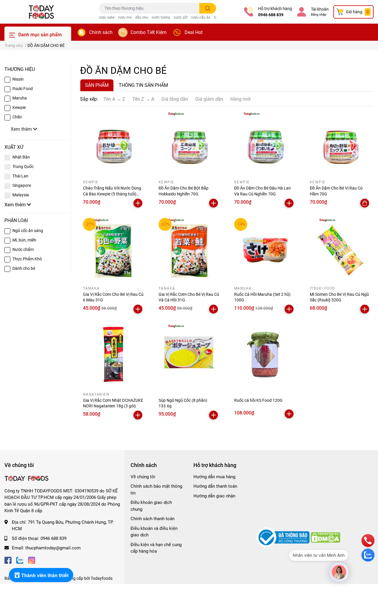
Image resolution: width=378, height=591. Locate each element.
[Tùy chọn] (364, 203)
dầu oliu (141, 17)
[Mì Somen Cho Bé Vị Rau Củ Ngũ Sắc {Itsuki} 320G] (340, 248)
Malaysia (20, 194)
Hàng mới (240, 99)
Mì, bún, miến (24, 240)
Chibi (17, 117)
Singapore (21, 185)
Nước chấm (23, 249)
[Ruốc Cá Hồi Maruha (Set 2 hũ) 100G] (264, 248)
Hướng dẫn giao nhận (214, 496)
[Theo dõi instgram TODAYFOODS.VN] (31, 560)
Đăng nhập (318, 15)
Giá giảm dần (209, 99)
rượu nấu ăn (201, 17)
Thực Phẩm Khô (27, 259)
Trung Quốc (23, 166)
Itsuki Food (22, 88)
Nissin (18, 79)
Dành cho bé (23, 268)
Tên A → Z (114, 99)
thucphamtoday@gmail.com (53, 548)
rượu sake (107, 17)
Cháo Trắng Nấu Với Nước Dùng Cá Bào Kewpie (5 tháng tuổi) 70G (112, 194)
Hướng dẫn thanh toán (215, 486)
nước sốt (181, 17)
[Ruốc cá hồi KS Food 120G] (264, 354)
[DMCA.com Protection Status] (325, 537)
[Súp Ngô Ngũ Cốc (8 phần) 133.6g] (189, 354)
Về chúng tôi (143, 476)
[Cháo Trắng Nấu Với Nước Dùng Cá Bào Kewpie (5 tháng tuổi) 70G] (113, 142)
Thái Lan (20, 176)
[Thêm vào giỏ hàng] (137, 203)
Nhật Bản (21, 157)
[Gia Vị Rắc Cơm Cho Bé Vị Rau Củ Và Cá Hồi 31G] (189, 248)
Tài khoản (320, 9)
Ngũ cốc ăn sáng (27, 230)
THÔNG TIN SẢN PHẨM (143, 85)
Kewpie (19, 107)
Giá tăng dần (174, 99)
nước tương (161, 17)
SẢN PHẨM (97, 85)
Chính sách (101, 32)
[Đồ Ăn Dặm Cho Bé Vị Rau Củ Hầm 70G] (340, 142)
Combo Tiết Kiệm (149, 32)
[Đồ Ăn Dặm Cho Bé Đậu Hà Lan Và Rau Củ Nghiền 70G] (264, 142)
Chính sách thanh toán (153, 518)
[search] (207, 8)
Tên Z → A (143, 99)
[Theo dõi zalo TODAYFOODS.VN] (19, 560)
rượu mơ (125, 17)
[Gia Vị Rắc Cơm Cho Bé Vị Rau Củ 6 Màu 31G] (113, 248)
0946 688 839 (271, 14)
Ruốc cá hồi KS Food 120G (258, 400)
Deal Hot (194, 32)
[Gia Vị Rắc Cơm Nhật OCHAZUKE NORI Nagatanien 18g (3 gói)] (113, 354)
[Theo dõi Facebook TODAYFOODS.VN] (8, 560)
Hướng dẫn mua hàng (214, 476)
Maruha (19, 98)
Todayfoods (102, 578)
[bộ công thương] (283, 537)
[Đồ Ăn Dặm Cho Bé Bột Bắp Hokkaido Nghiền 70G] (189, 142)
